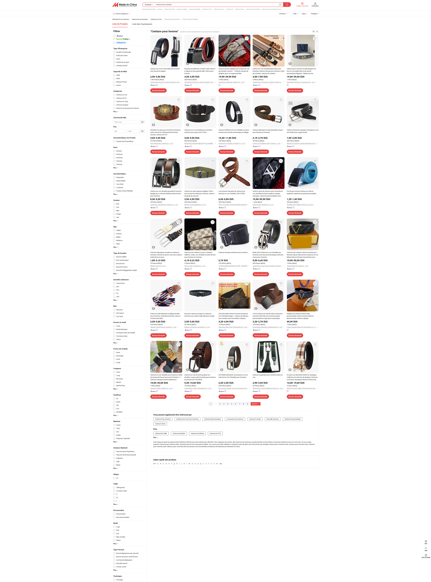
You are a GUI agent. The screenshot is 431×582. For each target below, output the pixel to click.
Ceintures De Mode (194, 9)
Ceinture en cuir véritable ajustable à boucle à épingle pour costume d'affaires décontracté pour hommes (165, 193)
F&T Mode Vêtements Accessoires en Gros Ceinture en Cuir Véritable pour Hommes (233, 376)
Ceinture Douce (239, 9)
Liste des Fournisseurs (142, 24)
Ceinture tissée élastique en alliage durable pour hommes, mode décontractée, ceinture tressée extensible (165, 316)
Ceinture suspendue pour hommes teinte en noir (268, 376)
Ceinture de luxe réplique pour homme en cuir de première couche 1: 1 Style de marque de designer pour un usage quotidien (234, 71)
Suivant (254, 404)
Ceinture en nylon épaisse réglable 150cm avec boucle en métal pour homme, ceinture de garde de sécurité (199, 193)
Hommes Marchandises (212, 419)
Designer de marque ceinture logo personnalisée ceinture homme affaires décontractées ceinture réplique (300, 316)
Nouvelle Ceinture (273, 419)
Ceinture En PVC (207, 9)
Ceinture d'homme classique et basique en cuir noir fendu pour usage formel (303, 131)
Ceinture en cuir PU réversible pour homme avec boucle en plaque (165, 70)
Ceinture (159, 9)
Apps (304, 14)
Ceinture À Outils (255, 419)
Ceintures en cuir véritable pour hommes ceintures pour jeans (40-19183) (198, 131)
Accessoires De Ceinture (235, 419)
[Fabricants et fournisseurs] (124, 4)
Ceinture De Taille (169, 9)
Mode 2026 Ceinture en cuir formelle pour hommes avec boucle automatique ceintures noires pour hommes (268, 254)
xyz (221, 463)
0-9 (154, 463)
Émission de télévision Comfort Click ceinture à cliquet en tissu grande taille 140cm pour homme (199, 71)
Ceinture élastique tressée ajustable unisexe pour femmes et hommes (268, 131)
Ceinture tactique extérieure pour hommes (233, 252)
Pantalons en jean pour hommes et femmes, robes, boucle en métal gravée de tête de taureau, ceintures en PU (165, 132)
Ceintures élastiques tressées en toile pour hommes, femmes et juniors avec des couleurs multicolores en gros (166, 254)
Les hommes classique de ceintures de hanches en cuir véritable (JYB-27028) (232, 192)
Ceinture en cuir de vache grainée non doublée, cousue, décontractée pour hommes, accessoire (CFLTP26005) (200, 377)
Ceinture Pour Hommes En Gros (271, 9)
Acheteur (282, 14)
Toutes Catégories (121, 14)
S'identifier (315, 6)
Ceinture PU (229, 9)
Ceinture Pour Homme (162, 419)
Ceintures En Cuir (219, 9)
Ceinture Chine (160, 424)
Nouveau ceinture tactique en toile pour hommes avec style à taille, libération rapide (199, 315)
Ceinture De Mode (181, 9)
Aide (294, 14)
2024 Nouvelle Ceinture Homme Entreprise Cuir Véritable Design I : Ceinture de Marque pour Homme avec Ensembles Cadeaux (233, 316)
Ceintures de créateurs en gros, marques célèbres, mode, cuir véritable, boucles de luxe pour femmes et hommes (200, 254)
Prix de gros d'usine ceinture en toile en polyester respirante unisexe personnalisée (301, 192)
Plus (154, 437)
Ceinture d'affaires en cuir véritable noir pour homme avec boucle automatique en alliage (234, 131)
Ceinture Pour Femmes (253, 9)
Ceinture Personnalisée (292, 419)
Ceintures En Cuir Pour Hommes (187, 419)
